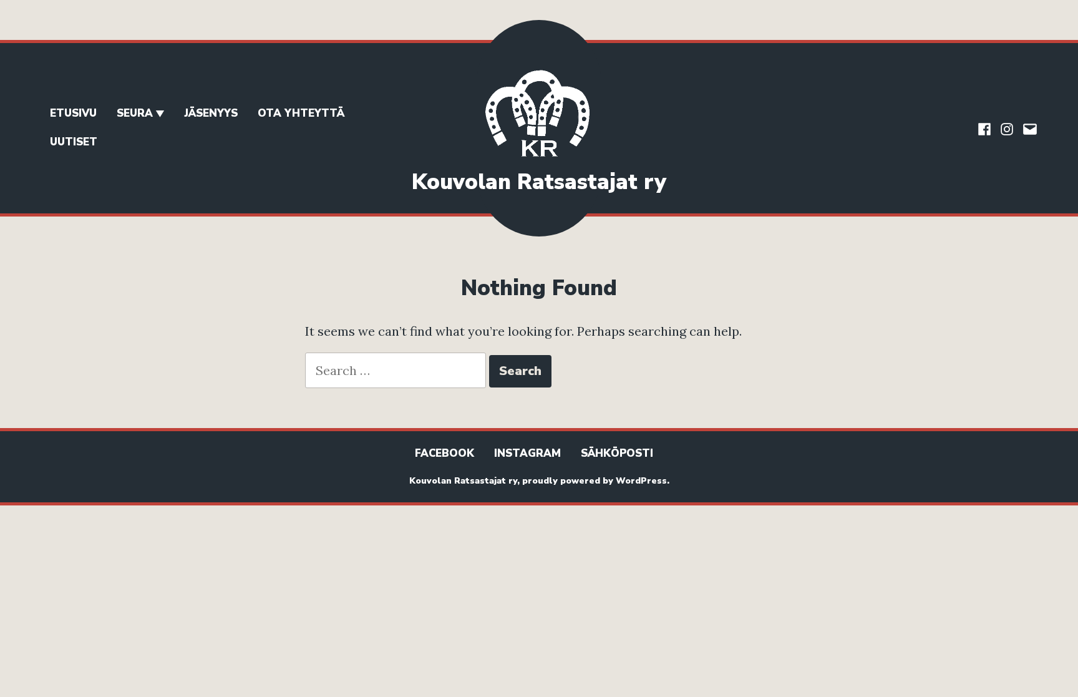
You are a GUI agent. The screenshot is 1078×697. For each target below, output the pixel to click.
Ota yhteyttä (301, 113)
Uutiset (73, 142)
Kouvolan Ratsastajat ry (539, 182)
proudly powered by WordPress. (595, 481)
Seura (135, 113)
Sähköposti (617, 453)
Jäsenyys (211, 113)
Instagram (527, 453)
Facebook (444, 453)
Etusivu (73, 113)
